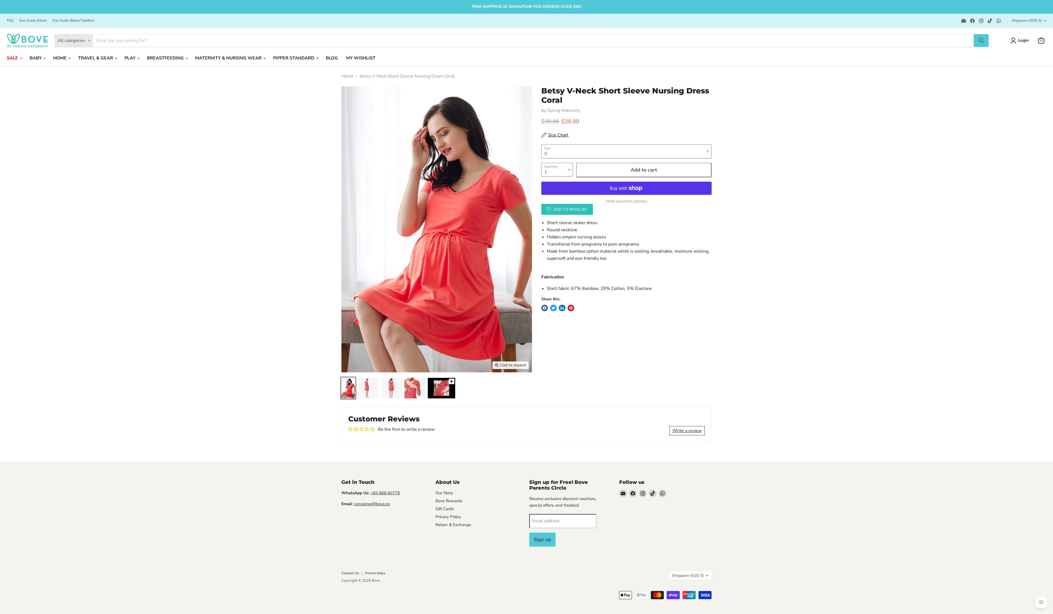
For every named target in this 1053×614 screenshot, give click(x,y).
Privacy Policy (448, 516)
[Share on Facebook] (544, 308)
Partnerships (375, 573)
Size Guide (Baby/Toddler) (73, 21)
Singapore (1027, 20)
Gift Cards (444, 509)
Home (347, 76)
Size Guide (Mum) (33, 21)
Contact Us (350, 573)
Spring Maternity (563, 110)
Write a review (687, 431)
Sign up (542, 539)
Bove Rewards (448, 501)
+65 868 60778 (385, 493)
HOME (60, 58)
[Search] (981, 40)
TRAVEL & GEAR (96, 58)
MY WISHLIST (360, 58)
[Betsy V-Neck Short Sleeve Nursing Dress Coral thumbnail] (348, 388)
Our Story (444, 493)
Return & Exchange (453, 524)
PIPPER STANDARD (294, 58)
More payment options (626, 201)
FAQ (10, 21)
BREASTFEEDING (166, 58)
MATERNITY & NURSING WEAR (229, 58)
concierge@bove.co (372, 504)
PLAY (130, 58)
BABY (36, 58)
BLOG (332, 58)
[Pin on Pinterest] (571, 308)
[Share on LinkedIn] (562, 308)
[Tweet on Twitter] (553, 308)
